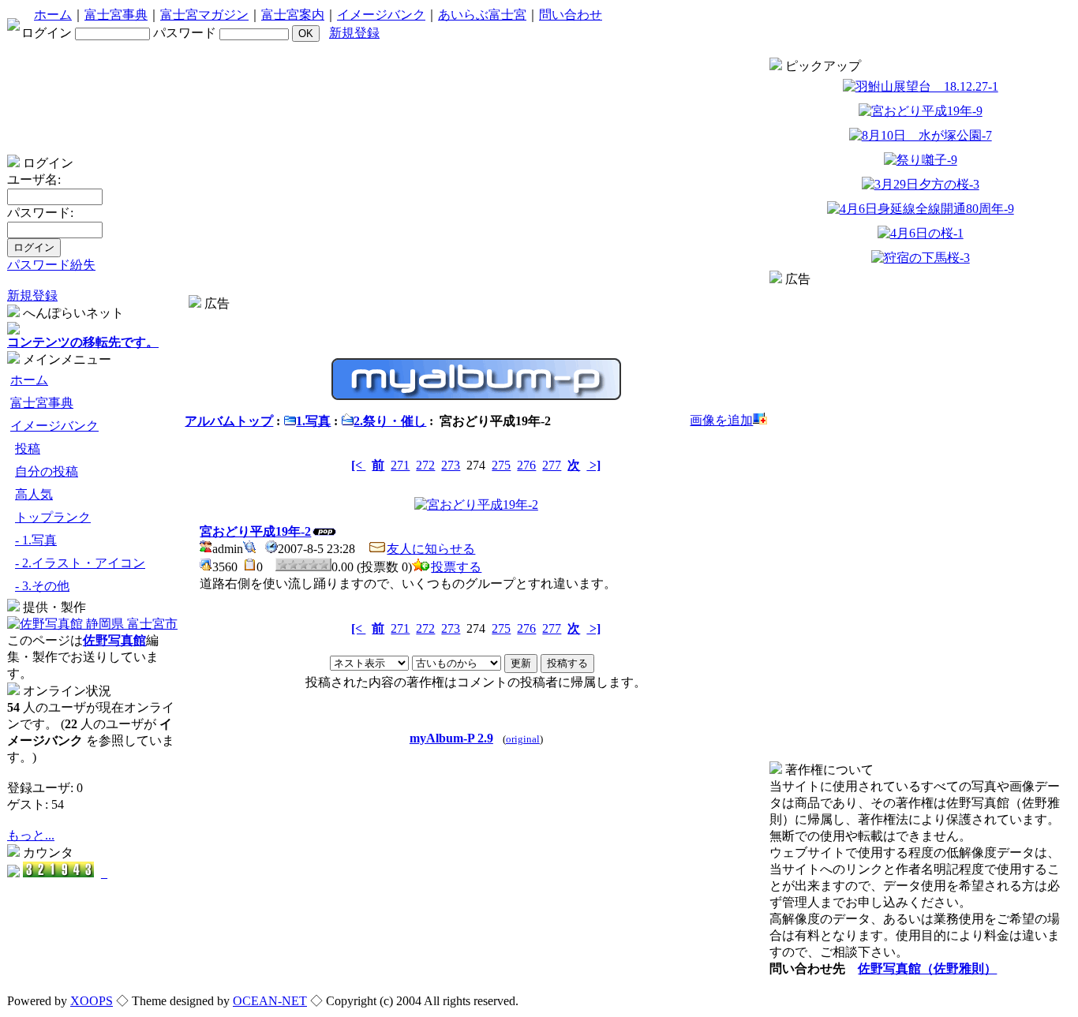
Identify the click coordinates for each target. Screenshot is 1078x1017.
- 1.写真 (36, 540)
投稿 (27, 448)
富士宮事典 (116, 14)
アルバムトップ (229, 421)
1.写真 (313, 421)
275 (501, 465)
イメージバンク (381, 14)
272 (425, 465)
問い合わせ (570, 14)
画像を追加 (721, 420)
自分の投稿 (46, 471)
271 (400, 465)
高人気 (34, 494)
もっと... (30, 835)
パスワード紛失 (51, 264)
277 (551, 465)
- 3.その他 (42, 586)
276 (526, 465)
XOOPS (91, 1001)
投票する (456, 567)
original (523, 739)
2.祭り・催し (390, 421)
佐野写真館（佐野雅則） (927, 968)
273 (450, 465)
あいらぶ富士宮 (482, 14)
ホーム (53, 14)
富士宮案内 (292, 14)
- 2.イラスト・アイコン (80, 563)
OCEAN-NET (270, 1001)
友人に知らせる (431, 548)
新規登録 (354, 32)
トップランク (53, 517)
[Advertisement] (476, 318)
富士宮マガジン (204, 14)
